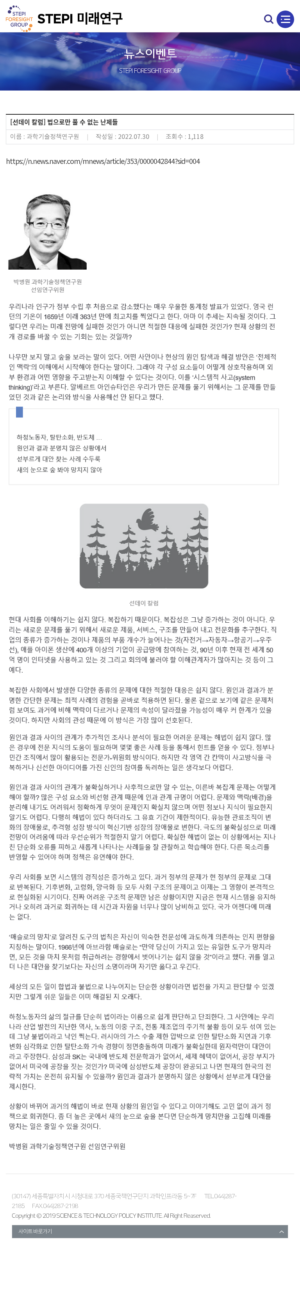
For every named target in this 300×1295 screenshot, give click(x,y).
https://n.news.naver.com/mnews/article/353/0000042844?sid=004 (103, 162)
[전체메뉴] (285, 19)
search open (269, 19)
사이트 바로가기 (35, 1232)
